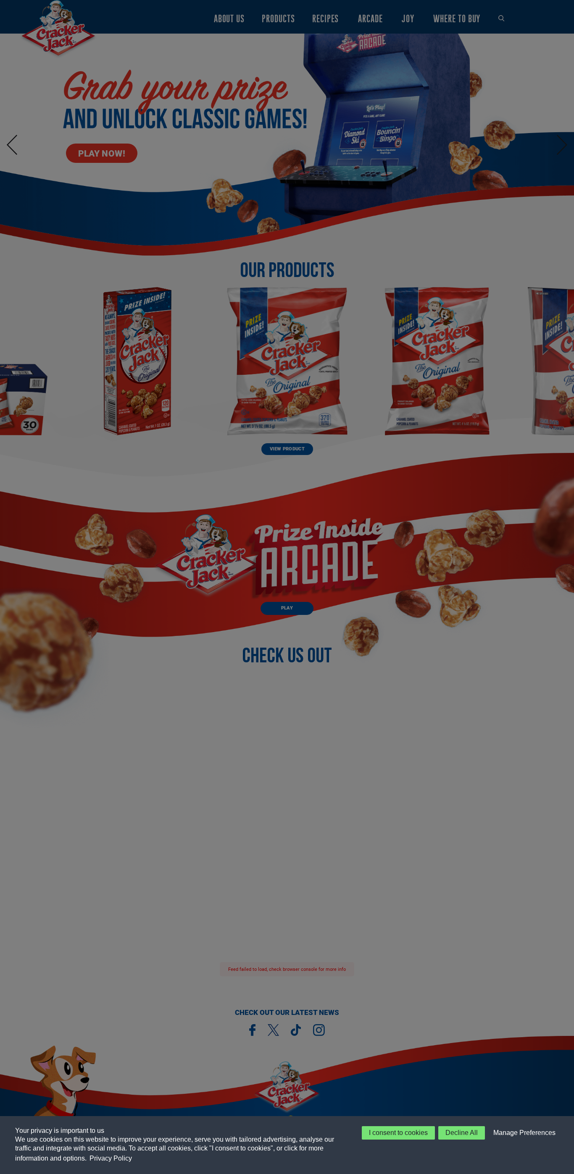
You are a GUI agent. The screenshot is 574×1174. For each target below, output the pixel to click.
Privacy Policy (111, 1158)
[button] (522, 1133)
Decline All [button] (461, 1132)
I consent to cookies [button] (398, 1132)
